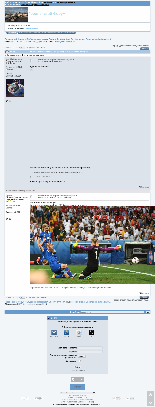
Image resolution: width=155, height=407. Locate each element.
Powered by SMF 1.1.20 (77, 398)
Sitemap (90, 402)
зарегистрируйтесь (66, 2)
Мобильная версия (77, 395)
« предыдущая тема (121, 46)
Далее (32, 48)
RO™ (19, 42)
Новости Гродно (25, 32)
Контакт (77, 387)
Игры (44, 32)
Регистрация (69, 32)
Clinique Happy (29, 42)
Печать (145, 48)
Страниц (9, 48)
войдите (48, 2)
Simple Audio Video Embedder (73, 402)
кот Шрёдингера (14, 59)
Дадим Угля (41, 42)
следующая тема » (140, 46)
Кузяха (9, 195)
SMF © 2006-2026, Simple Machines (77, 400)
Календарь (52, 32)
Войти (60, 32)
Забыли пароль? (77, 371)
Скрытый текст (38, 172)
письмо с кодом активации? (35, 4)
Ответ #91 (43, 198)
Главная (12, 32)
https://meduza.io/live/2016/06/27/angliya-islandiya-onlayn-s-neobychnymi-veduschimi (71, 287)
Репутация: (11, 67)
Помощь (37, 32)
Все (37, 48)
